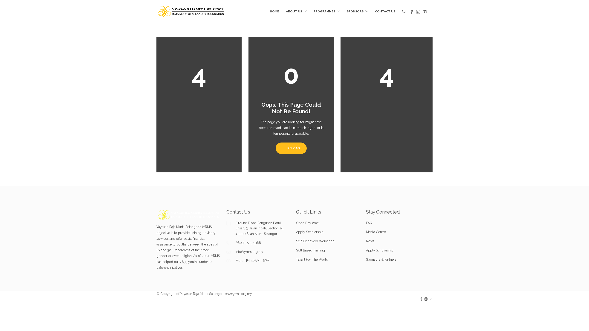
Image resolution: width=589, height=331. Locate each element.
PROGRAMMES (324, 11)
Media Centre (376, 232)
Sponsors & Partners (381, 259)
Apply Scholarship (309, 232)
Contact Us (385, 11)
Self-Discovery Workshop (315, 241)
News (370, 241)
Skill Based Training (310, 250)
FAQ (369, 223)
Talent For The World (312, 259)
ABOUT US (294, 11)
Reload (293, 148)
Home (274, 11)
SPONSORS (355, 11)
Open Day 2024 (308, 223)
